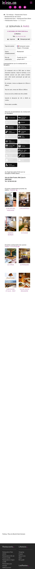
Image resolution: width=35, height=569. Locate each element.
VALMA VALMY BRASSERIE (24, 290)
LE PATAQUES (24, 265)
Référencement (6, 568)
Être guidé (21, 560)
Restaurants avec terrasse (7, 565)
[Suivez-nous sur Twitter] (15, 7)
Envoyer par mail (25, 39)
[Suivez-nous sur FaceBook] (10, 7)
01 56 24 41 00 (21, 36)
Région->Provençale (11, 246)
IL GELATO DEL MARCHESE (10, 209)
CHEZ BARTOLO (24, 208)
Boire (20, 558)
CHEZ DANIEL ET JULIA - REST (10, 290)
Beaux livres (22, 556)
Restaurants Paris (10, 18)
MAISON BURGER (10, 234)
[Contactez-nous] (24, 7)
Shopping (21, 552)
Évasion (21, 554)
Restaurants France (21, 15)
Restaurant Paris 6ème (24, 18)
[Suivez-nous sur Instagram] (20, 7)
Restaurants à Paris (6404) (7, 553)
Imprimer (12, 39)
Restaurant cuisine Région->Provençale (23, 47)
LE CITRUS (10, 265)
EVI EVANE (24, 233)
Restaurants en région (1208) (8, 561)
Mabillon (13, 190)
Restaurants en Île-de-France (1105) (8, 557)
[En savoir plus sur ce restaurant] (10, 255)
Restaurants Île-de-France (13, 16)
